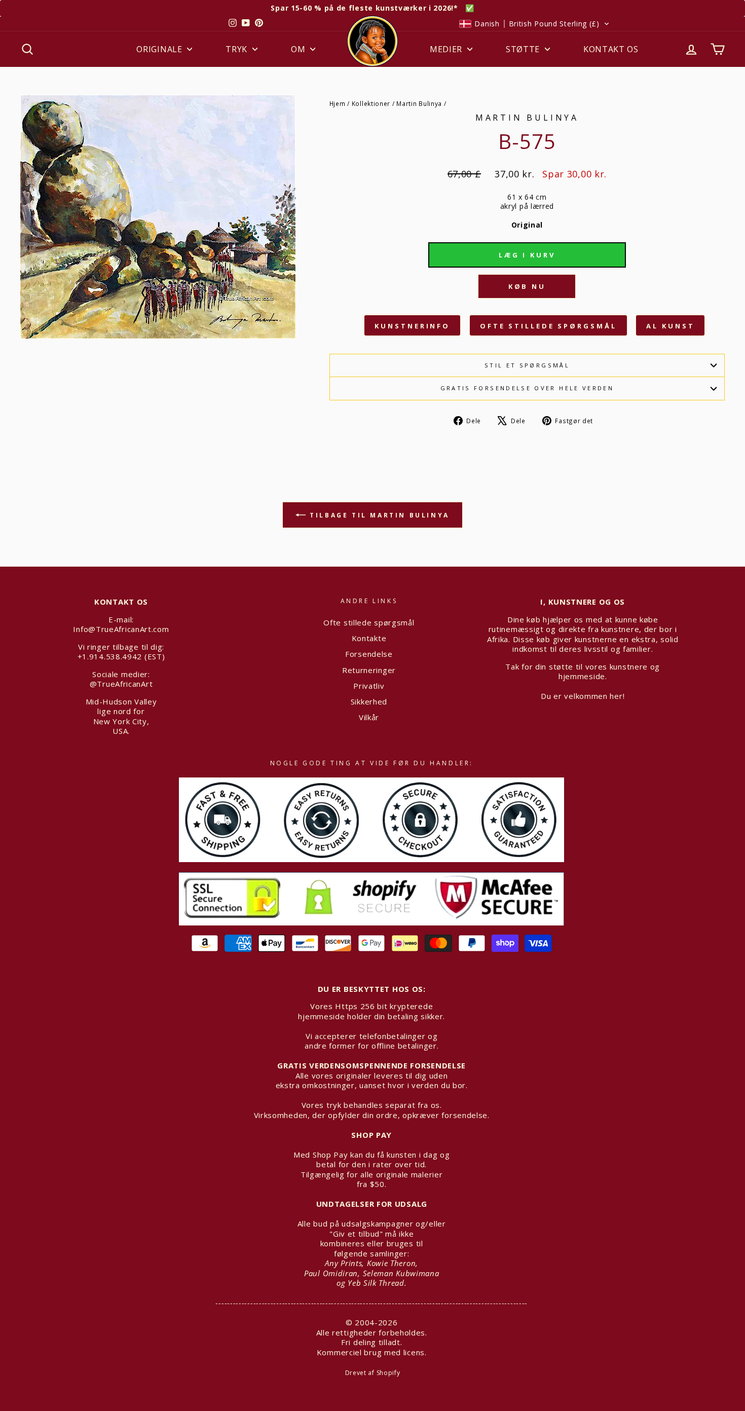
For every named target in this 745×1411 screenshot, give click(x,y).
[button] (534, 24)
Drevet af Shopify (372, 1372)
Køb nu (527, 286)
